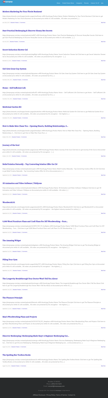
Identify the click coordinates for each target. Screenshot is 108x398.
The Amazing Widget (12, 240)
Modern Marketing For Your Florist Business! (22, 11)
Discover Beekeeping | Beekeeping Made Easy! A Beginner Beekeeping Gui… (36, 336)
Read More (103, 22)
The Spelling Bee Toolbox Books (17, 355)
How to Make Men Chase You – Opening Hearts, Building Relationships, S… (35, 126)
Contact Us (71, 395)
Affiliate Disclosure (39, 395)
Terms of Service (61, 395)
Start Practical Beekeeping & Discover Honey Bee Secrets (27, 30)
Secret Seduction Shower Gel (15, 49)
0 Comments (22, 22)
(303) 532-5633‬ (56, 384)
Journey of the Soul (11, 145)
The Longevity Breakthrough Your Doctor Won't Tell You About (30, 278)
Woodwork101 (9, 202)
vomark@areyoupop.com (56, 386)
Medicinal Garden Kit (12, 107)
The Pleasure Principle (13, 297)
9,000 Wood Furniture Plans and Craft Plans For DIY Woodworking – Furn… (35, 221)
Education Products (15, 22)
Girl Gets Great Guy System (14, 68)
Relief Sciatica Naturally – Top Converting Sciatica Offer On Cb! (30, 164)
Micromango (58, 390)
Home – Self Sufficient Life (14, 88)
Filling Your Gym (10, 259)
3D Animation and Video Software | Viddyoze (22, 183)
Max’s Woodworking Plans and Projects (20, 316)
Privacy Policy (50, 395)
